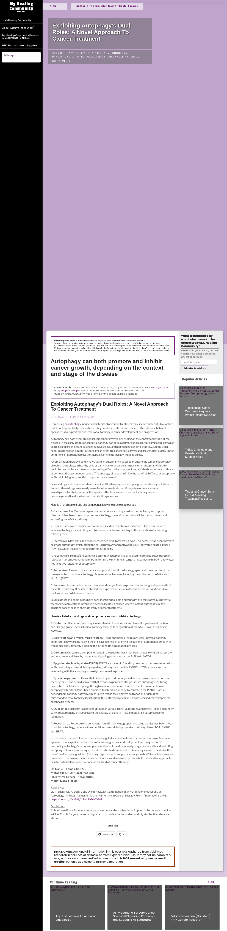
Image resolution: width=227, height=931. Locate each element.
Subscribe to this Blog (195, 368)
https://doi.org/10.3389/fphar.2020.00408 (76, 799)
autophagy (74, 423)
